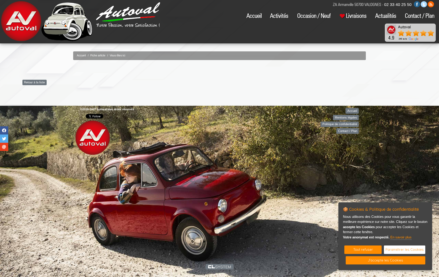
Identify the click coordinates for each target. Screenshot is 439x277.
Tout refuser (363, 249)
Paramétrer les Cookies (404, 249)
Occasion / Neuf (314, 15)
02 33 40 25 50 (398, 4)
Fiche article (97, 55)
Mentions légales (346, 117)
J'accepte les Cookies (385, 260)
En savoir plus (401, 237)
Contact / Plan (419, 15)
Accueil (254, 15)
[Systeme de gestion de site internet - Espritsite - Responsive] (220, 266)
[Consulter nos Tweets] (424, 4)
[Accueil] (128, 11)
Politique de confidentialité (339, 124)
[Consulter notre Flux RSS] (431, 4)
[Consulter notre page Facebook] (417, 4)
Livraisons (356, 15)
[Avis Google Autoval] (410, 32)
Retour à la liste (34, 82)
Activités (279, 15)
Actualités (385, 15)
